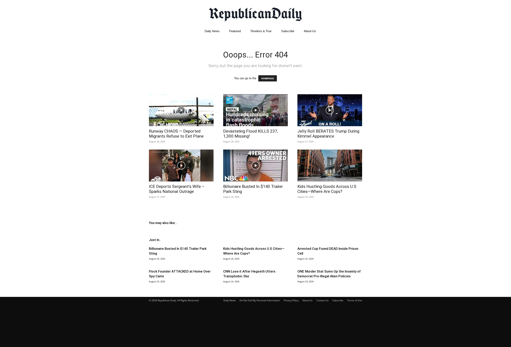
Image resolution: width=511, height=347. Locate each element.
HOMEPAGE (267, 78)
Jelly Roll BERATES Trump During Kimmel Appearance (328, 134)
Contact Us (322, 300)
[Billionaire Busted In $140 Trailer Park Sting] (255, 165)
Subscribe (287, 31)
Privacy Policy (291, 300)
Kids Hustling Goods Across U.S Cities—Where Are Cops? (326, 189)
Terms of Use (354, 300)
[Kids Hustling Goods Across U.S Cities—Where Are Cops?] (329, 165)
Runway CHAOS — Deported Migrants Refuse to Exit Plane (176, 134)
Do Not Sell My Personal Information (260, 300)
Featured (235, 31)
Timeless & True (260, 31)
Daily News (212, 31)
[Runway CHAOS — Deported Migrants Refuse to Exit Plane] (181, 110)
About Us (310, 31)
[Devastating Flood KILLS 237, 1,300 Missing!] (255, 110)
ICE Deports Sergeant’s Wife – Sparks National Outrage (177, 189)
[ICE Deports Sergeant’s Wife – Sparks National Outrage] (181, 165)
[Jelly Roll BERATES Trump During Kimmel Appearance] (329, 110)
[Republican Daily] (255, 13)
